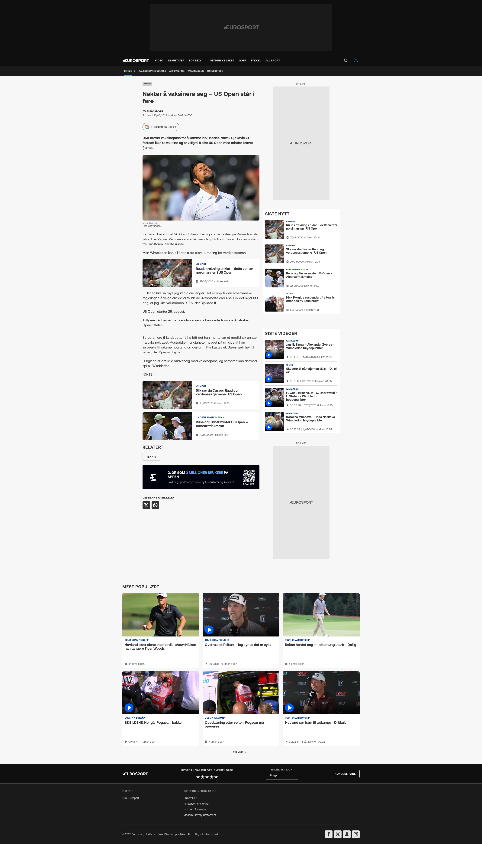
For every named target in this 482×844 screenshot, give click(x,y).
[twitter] (338, 834)
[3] (207, 777)
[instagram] (356, 834)
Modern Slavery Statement (200, 814)
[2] (202, 777)
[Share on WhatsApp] (155, 505)
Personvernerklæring (196, 803)
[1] (198, 777)
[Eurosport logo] (135, 60)
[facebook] (329, 834)
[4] (211, 777)
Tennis (147, 84)
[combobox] (282, 775)
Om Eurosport (130, 798)
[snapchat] (347, 834)
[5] (216, 777)
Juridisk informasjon (195, 809)
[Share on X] (146, 505)
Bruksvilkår (190, 798)
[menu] (345, 60)
